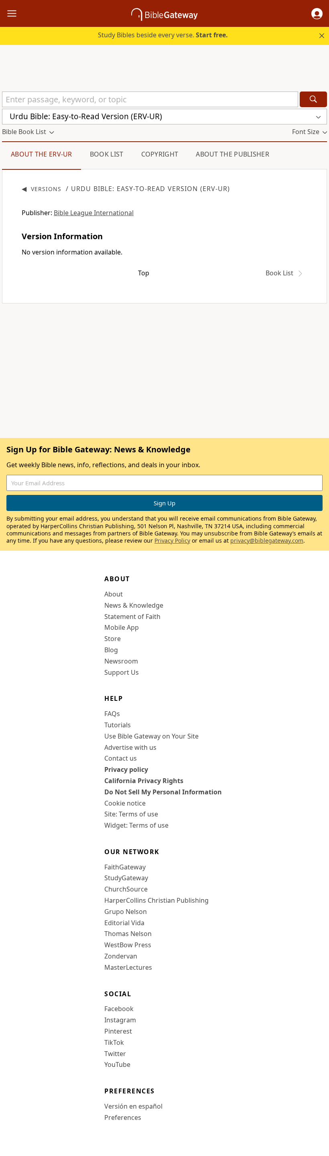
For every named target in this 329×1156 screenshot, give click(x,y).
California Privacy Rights (143, 780)
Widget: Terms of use (136, 825)
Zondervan (120, 956)
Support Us (121, 672)
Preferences (122, 1117)
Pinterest (118, 1031)
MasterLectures (128, 967)
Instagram (120, 1020)
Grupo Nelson (125, 911)
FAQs (112, 713)
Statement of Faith (132, 616)
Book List (107, 154)
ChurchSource (126, 889)
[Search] (313, 99)
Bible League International (94, 212)
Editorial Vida (124, 922)
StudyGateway (126, 877)
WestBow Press (127, 944)
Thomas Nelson (128, 933)
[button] (317, 13)
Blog (111, 649)
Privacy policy (126, 769)
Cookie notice (125, 803)
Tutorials (117, 724)
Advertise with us (130, 747)
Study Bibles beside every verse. (163, 35)
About (113, 594)
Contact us (120, 758)
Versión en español (133, 1106)
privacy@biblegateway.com (266, 540)
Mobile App (121, 627)
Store (112, 638)
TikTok (114, 1042)
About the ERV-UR (41, 154)
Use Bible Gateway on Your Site (151, 736)
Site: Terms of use (131, 814)
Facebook (119, 1008)
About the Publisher (232, 154)
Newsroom (121, 661)
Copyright (160, 154)
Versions (46, 189)
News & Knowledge (133, 605)
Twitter (115, 1053)
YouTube (117, 1064)
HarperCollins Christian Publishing (156, 900)
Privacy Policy (172, 540)
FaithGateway (125, 867)
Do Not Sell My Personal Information (163, 792)
